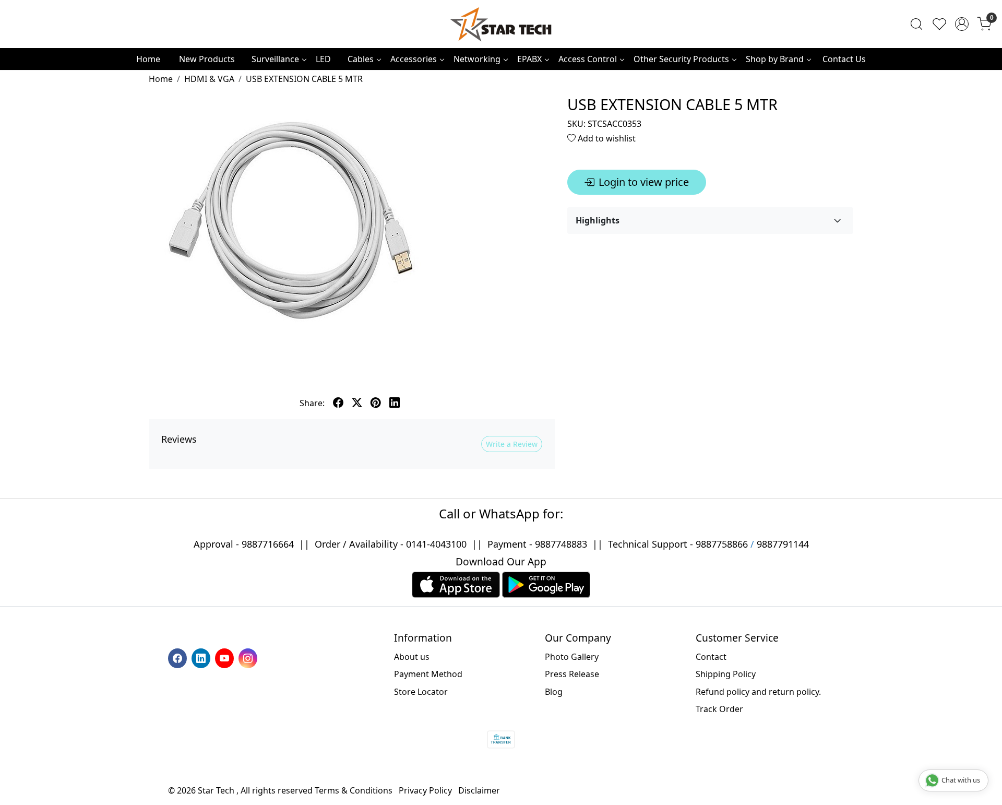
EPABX (529, 59)
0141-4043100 (436, 544)
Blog (554, 691)
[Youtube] (225, 657)
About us (412, 656)
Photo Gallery (572, 656)
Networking (477, 59)
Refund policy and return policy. (758, 691)
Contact (711, 656)
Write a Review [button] (512, 444)
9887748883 (561, 544)
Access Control (587, 59)
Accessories (413, 59)
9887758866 (722, 544)
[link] (916, 24)
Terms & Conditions (353, 790)
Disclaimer (479, 790)
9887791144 (783, 544)
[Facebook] (178, 657)
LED (323, 59)
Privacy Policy (425, 790)
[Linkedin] (202, 657)
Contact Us (844, 59)
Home (148, 59)
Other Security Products (681, 59)
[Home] (501, 24)
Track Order (719, 709)
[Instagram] (249, 657)
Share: (312, 403)
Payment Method (428, 674)
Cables (361, 59)
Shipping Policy (726, 674)
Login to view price (644, 182)
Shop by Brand (775, 59)
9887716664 (268, 544)
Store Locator (421, 691)
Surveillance (275, 59)
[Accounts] (962, 24)
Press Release (572, 674)
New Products (207, 59)
